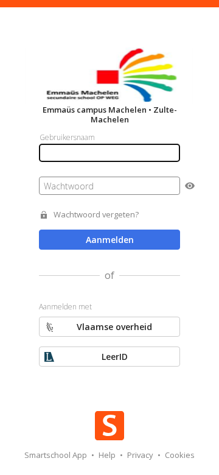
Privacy (141, 454)
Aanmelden (110, 239)
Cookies (180, 454)
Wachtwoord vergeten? (96, 214)
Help (108, 454)
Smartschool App (56, 454)
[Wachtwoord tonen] (190, 185)
